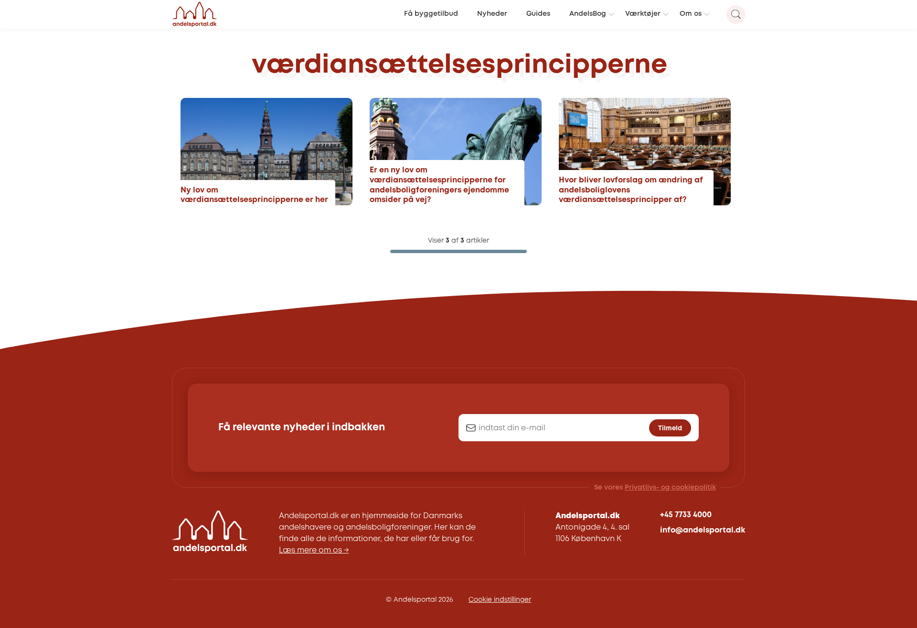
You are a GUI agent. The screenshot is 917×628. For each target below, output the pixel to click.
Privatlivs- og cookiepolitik (670, 487)
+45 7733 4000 (686, 515)
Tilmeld (670, 428)
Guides (538, 14)
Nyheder (492, 14)
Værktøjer (643, 14)
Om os (691, 14)
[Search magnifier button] (736, 15)
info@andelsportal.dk (702, 530)
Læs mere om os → (314, 550)
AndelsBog (587, 14)
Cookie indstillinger (500, 600)
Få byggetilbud (431, 14)
